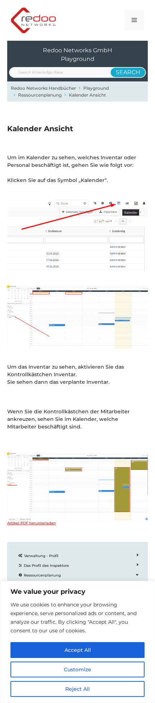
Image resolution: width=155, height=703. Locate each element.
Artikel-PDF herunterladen (31, 523)
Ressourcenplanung (40, 95)
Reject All (77, 689)
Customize (77, 669)
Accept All (78, 650)
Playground (96, 88)
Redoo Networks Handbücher (43, 88)
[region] (77, 642)
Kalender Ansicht (87, 95)
